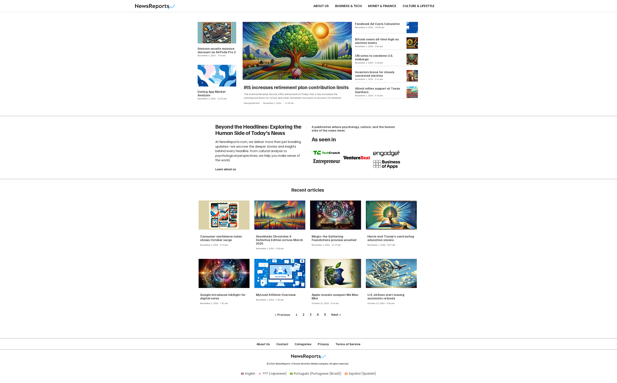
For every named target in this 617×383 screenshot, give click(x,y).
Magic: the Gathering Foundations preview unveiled (334, 238)
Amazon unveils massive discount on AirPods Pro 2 (217, 50)
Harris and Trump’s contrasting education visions (390, 238)
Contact (282, 344)
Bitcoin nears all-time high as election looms (377, 41)
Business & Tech (348, 6)
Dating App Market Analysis (212, 93)
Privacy (323, 344)
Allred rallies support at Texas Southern (377, 90)
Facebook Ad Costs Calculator (377, 24)
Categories (303, 344)
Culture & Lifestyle (418, 6)
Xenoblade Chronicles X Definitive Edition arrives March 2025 (279, 239)
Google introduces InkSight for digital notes (223, 296)
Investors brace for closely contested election (375, 74)
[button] (225, 169)
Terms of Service (348, 344)
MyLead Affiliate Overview (276, 294)
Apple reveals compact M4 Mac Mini (335, 296)
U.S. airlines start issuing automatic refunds (386, 296)
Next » (336, 315)
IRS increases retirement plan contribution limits (296, 87)
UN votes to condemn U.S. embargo (374, 57)
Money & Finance (382, 6)
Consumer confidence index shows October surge (221, 238)
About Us (321, 6)
